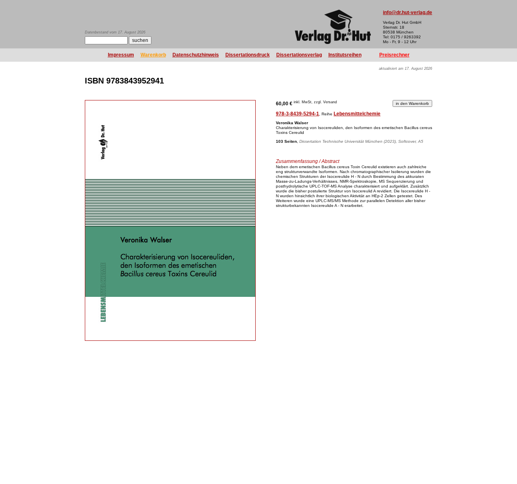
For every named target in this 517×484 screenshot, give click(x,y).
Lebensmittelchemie (357, 114)
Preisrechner (394, 55)
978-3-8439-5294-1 (297, 114)
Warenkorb (153, 55)
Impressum (121, 55)
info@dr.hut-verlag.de (407, 12)
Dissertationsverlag (299, 55)
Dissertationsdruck (247, 55)
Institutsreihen (344, 55)
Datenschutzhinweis (195, 55)
